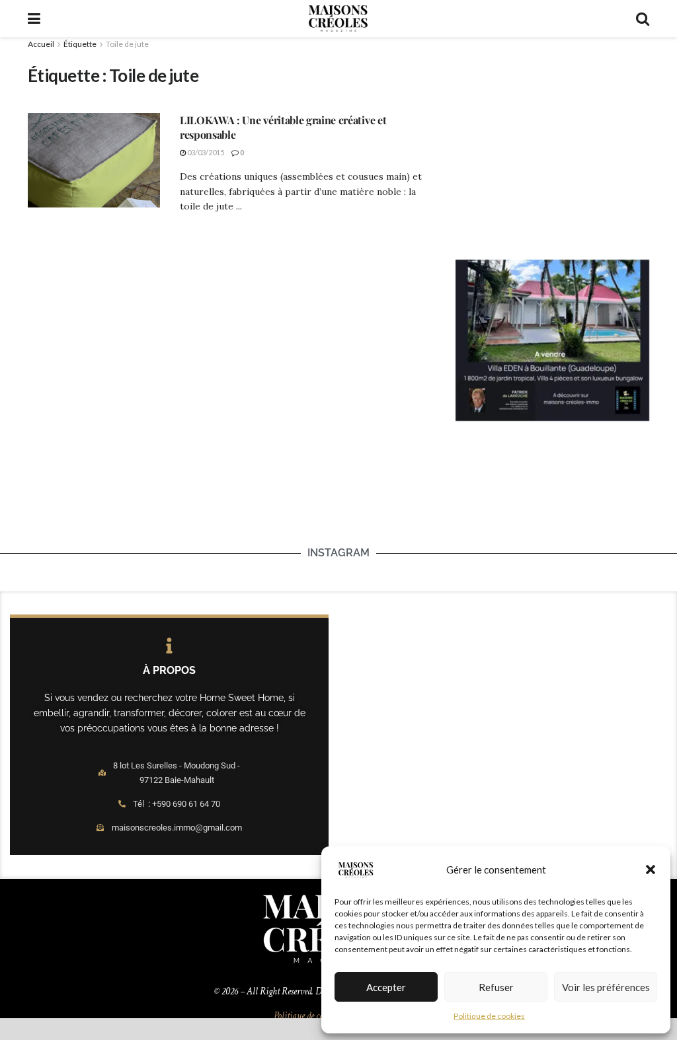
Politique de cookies (489, 1016)
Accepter (386, 987)
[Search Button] (642, 18)
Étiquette (80, 44)
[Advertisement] (555, 146)
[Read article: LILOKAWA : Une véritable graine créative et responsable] (94, 160)
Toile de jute (127, 44)
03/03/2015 (205, 152)
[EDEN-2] (552, 339)
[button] (650, 869)
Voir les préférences (606, 987)
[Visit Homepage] (338, 18)
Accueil (41, 44)
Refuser (496, 987)
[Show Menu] (34, 18)
